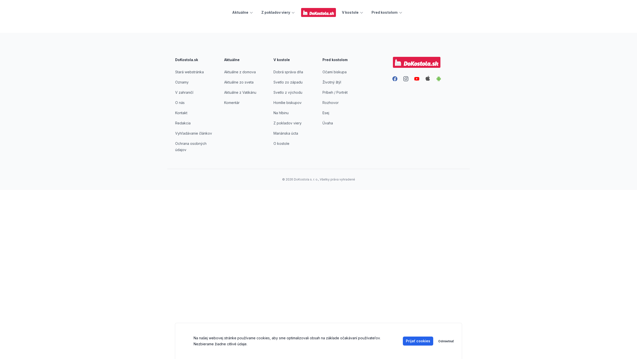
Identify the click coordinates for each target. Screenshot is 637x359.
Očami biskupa (334, 72)
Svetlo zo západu (288, 82)
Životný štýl (331, 82)
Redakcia (183, 123)
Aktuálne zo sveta (239, 82)
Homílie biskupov (287, 102)
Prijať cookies (418, 341)
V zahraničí (184, 92)
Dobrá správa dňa (288, 72)
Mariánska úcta (285, 133)
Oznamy (182, 82)
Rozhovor (330, 102)
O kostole (281, 143)
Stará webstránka (189, 72)
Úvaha (327, 123)
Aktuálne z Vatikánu (240, 92)
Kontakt (181, 113)
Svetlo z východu (287, 92)
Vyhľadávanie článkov (193, 133)
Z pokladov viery (287, 123)
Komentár (232, 102)
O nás (180, 102)
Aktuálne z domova (240, 72)
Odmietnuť (446, 341)
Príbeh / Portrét (335, 92)
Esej (325, 113)
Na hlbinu (281, 113)
